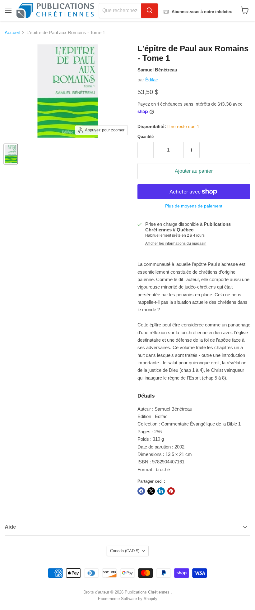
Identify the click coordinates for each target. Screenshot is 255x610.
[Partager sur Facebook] (141, 491)
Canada (124, 551)
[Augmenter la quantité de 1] (192, 150)
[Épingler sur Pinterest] (171, 491)
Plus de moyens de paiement (193, 205)
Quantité (145, 136)
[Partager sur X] (151, 491)
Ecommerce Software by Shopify (127, 598)
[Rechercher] (149, 10)
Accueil (12, 32)
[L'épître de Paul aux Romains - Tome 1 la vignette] (10, 154)
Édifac (151, 79)
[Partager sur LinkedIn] (161, 491)
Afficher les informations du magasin (175, 243)
